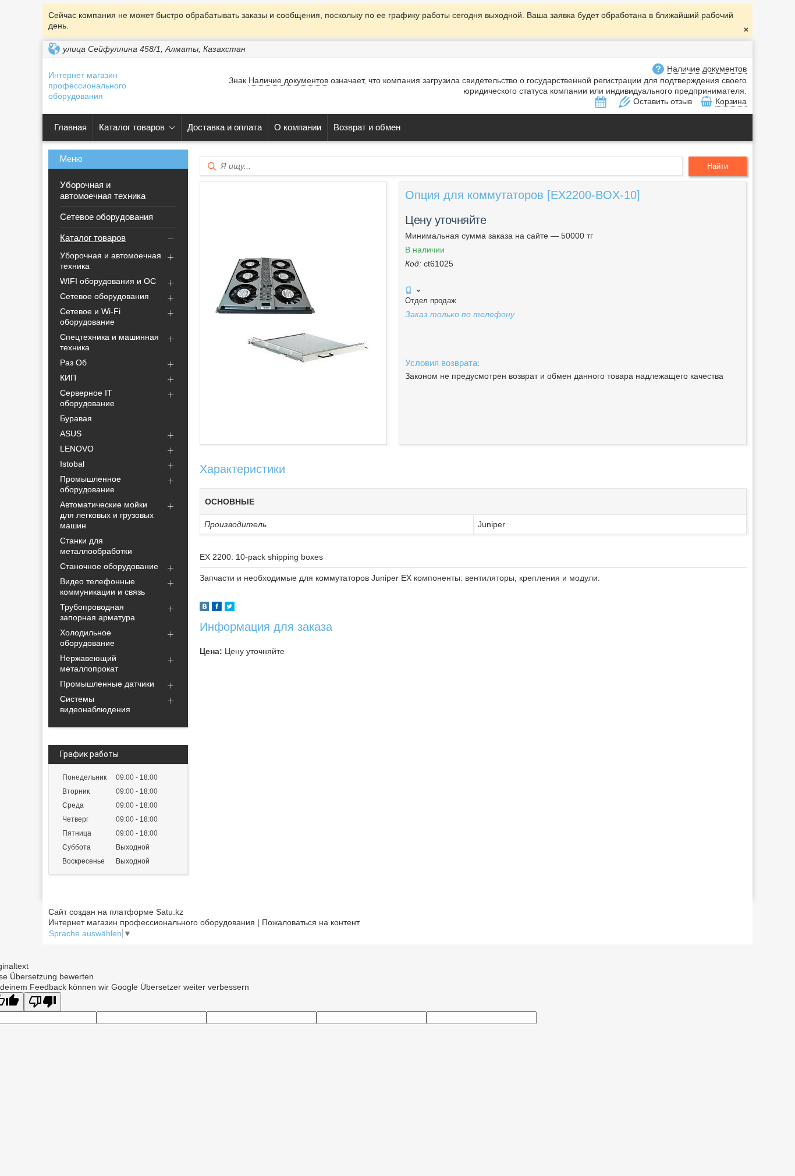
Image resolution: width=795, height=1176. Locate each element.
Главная (70, 127)
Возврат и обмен (366, 127)
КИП (68, 377)
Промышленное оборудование (90, 484)
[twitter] (230, 608)
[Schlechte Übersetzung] (42, 1001)
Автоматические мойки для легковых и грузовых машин (107, 515)
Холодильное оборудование (87, 638)
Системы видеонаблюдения (95, 704)
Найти (717, 166)
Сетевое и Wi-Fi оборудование (90, 316)
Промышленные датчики (107, 683)
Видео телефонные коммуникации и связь (102, 586)
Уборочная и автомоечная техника (102, 190)
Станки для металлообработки (96, 546)
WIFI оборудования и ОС (108, 281)
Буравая (76, 418)
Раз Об (73, 362)
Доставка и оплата (224, 127)
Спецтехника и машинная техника (109, 342)
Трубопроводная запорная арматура (97, 612)
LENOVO (77, 448)
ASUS (70, 433)
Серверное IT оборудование (87, 398)
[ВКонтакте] (204, 608)
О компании (297, 127)
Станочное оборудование (109, 566)
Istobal (72, 463)
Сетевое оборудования (106, 217)
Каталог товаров (132, 127)
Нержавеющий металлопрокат (89, 663)
